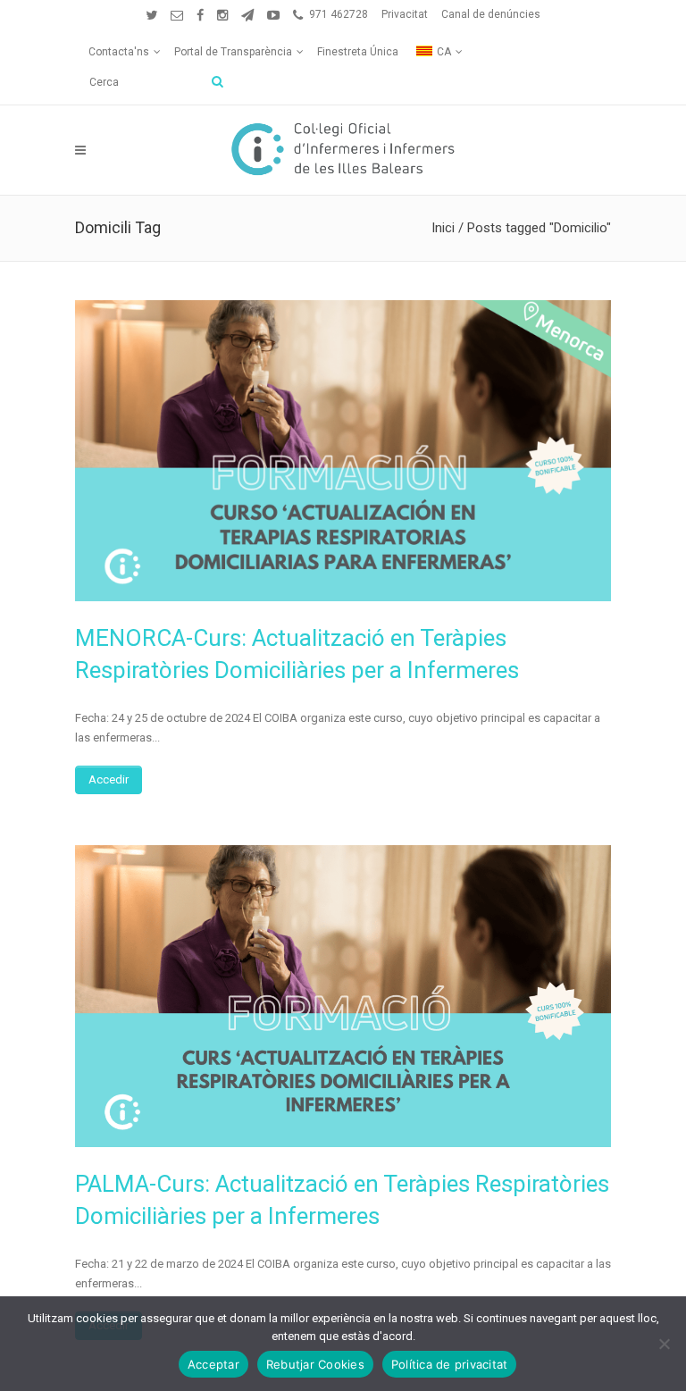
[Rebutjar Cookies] (664, 1344)
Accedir (108, 779)
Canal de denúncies (490, 14)
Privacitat (404, 14)
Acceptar (213, 1364)
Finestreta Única (357, 52)
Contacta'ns (118, 52)
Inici (443, 228)
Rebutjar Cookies (315, 1364)
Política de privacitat (449, 1364)
